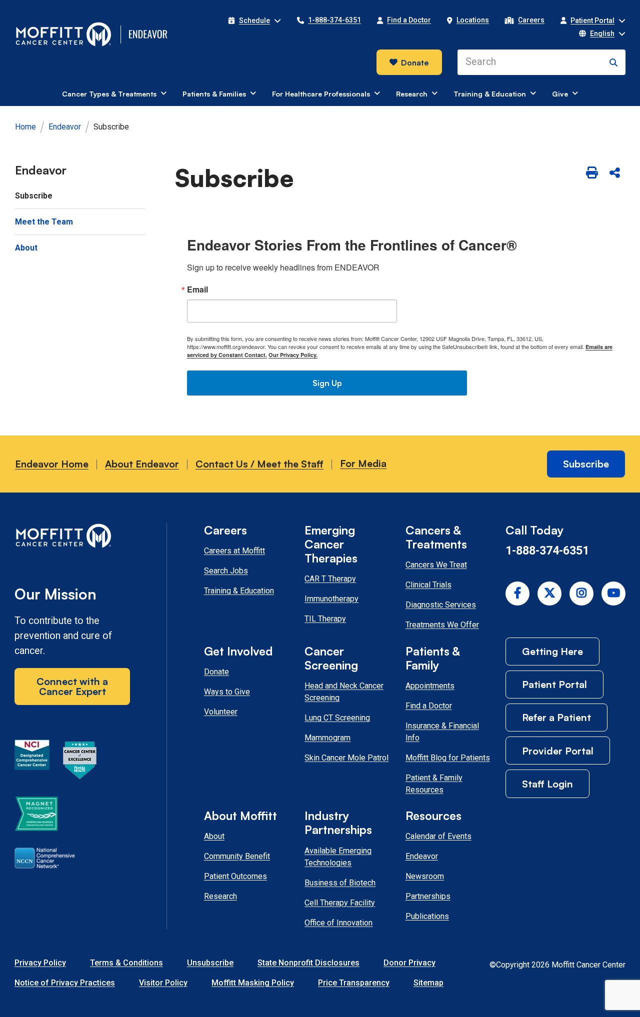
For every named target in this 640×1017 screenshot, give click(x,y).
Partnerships (428, 896)
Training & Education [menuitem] (490, 94)
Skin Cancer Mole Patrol (346, 757)
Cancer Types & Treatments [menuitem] (109, 94)
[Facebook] (518, 594)
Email (197, 290)
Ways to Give (227, 691)
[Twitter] (550, 594)
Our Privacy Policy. (293, 354)
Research (220, 896)
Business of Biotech (340, 883)
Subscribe (586, 464)
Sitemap (429, 983)
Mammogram (327, 737)
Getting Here (552, 651)
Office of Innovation (338, 923)
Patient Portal (554, 684)
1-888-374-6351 (547, 551)
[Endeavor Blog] (149, 34)
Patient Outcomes (235, 876)
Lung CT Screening (337, 717)
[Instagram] (582, 594)
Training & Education (239, 591)
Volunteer (221, 711)
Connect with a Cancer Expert (72, 686)
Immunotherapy (331, 599)
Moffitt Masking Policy (253, 983)
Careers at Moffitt (234, 551)
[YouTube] (614, 594)
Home (25, 127)
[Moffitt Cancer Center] (63, 35)
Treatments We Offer (442, 625)
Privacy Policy (40, 963)
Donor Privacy (410, 963)
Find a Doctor (429, 705)
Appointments (430, 685)
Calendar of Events (439, 836)
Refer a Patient (556, 717)
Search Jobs (226, 571)
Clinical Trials (429, 585)
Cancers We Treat (436, 565)
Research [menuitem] (412, 94)
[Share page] (614, 173)
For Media (363, 463)
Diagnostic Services (441, 605)
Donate (415, 63)
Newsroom (425, 876)
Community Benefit (237, 856)
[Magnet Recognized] (36, 815)
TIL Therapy (325, 619)
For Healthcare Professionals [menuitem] (321, 94)
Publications (427, 916)
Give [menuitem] (560, 94)
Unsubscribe (210, 963)
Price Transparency (354, 983)
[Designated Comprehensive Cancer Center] (32, 762)
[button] (254, 20)
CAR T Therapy (330, 579)
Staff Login (547, 784)
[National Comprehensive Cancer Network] (44, 860)
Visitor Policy (163, 983)
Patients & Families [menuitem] (214, 94)
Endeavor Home (51, 464)
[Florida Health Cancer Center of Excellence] (80, 762)
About (214, 836)
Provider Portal (558, 750)
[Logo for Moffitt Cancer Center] (72, 537)
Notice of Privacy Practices (64, 983)
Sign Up (327, 383)
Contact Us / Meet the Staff (260, 464)
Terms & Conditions (126, 963)
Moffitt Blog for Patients (448, 757)
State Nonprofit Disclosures (309, 963)
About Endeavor (142, 464)
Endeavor (64, 127)
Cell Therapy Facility (339, 903)
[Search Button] (614, 62)
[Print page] (592, 173)
